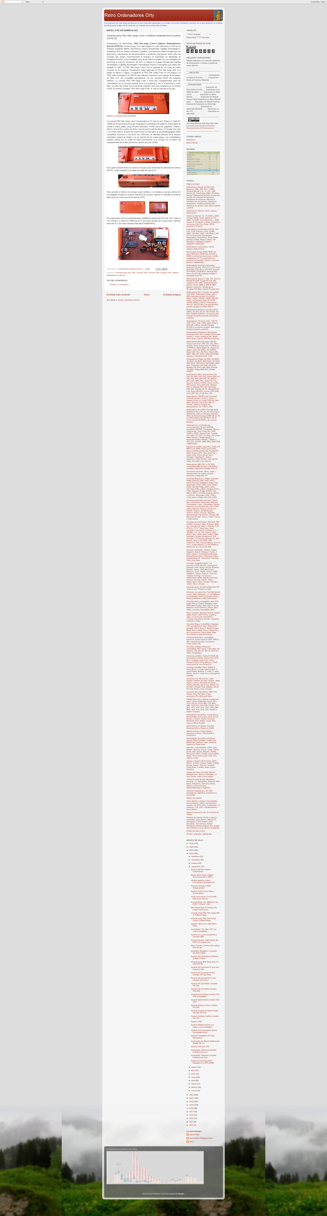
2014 (191, 1122)
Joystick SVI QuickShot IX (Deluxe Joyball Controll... (204, 957)
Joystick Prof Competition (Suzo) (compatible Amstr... (204, 1031)
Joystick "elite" (196, 1021)
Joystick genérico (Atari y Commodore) (201, 871)
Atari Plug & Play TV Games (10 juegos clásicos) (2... (204, 909)
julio (193, 1070)
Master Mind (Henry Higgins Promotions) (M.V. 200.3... (202, 876)
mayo (193, 1077)
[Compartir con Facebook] (164, 269)
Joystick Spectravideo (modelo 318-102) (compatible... (205, 995)
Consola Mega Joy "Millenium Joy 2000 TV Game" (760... (204, 903)
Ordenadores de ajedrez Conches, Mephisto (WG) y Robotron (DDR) (200, 727)
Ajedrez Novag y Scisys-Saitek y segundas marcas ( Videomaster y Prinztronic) (200, 733)
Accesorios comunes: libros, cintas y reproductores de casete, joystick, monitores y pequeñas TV (201, 474)
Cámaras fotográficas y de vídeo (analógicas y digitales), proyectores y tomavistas (201, 793)
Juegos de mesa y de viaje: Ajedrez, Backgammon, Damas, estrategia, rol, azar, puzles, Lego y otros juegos (201, 774)
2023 (191, 854)
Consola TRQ (141, 273)
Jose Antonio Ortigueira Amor (201, 1138)
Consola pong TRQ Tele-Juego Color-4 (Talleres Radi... (203, 919)
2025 (191, 847)
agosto (194, 1067)
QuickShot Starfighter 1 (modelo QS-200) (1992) (204, 952)
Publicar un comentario (119, 284)
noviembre (195, 860)
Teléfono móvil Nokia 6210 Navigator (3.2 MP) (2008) (202, 1062)
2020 (191, 1102)
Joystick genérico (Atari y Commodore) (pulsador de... (203, 881)
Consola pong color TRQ (125, 273)
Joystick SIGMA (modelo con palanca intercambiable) (202, 1026)
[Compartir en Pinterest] (166, 269)
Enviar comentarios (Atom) (129, 300)
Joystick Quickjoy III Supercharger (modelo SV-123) (204, 1012)
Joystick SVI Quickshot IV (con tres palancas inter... (205, 968)
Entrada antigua (172, 294)
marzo (194, 1084)
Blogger (181, 1194)
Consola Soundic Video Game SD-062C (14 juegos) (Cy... (205, 941)
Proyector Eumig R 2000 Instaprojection (201, 887)
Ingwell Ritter (194, 1135)
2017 (191, 1112)
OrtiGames (190, 140)
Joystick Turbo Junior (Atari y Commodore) (202, 892)
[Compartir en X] (161, 269)
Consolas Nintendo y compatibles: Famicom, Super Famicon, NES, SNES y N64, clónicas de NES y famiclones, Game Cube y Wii (202, 640)
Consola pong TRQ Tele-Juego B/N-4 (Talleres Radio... (205, 914)
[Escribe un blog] (159, 269)
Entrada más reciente (118, 294)
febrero (194, 1087)
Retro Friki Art (192, 143)
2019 (191, 1105)
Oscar (191, 1142)
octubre (194, 863)
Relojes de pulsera (194, 798)
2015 (191, 1118)
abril (193, 1080)
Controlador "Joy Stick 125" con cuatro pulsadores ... (203, 930)
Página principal (192, 184)
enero (194, 1091)
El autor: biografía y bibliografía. (199, 834)
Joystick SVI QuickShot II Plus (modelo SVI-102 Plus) (203, 974)
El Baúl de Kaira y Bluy (195, 831)
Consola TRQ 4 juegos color (159, 273)
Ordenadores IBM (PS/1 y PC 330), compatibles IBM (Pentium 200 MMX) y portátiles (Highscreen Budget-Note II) (202, 466)
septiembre (196, 867)
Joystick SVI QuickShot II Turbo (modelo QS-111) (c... (203, 979)
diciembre (195, 856)
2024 (191, 850)
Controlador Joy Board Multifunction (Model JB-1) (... (205, 1042)
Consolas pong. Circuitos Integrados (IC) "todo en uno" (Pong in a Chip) (202, 588)
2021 (191, 1098)
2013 (191, 1125)
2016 (191, 1115)
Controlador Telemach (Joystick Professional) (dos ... (203, 1056)
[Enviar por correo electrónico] (156, 269)
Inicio (147, 294)
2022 (191, 1095)
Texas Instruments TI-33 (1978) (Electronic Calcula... (204, 898)
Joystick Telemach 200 (200, 1047)
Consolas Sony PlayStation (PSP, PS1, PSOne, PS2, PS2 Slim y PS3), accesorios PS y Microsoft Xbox (201, 694)
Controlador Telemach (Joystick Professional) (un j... (203, 1051)
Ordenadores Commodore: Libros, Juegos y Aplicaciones (200, 248)
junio (193, 1074)
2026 (191, 843)
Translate (205, 37)
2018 (191, 1108)
